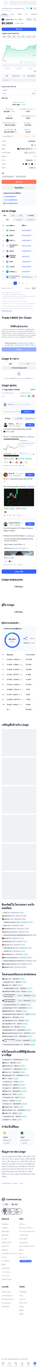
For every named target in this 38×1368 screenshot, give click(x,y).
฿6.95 (13, 1140)
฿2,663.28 (16, 1102)
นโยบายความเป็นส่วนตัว (27, 1258)
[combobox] (19, 80)
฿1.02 (12, 1146)
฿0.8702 (14, 1053)
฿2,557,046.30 (16, 1086)
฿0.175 (15, 1050)
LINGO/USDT (26, 230)
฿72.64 (18, 1018)
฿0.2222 (15, 1037)
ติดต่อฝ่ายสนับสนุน (8, 1326)
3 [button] (22, 283)
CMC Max (5, 1262)
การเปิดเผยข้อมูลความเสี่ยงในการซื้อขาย (24, 345)
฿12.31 (19, 1041)
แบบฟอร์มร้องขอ (7, 1322)
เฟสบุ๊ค (21, 1333)
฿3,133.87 (14, 1005)
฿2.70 (13, 1133)
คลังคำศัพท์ (5, 1333)
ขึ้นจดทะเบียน (6, 1318)
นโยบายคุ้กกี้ (23, 1265)
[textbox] (21, 406)
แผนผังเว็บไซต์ (6, 1306)
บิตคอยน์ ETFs (6, 1269)
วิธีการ (21, 1280)
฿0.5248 (19, 1071)
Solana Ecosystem (8, 176)
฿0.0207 (19, 1059)
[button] (11, 283)
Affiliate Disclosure (7, 311)
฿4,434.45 (19, 1027)
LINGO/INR (25, 271)
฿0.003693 (17, 1056)
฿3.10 (14, 1124)
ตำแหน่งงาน (23, 1284)
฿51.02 (14, 1092)
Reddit (21, 1337)
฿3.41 (11, 1105)
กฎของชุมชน (23, 1269)
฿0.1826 (16, 1047)
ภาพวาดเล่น (6, 1302)
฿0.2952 (18, 1015)
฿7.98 (13, 1108)
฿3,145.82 (14, 1099)
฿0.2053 (14, 1044)
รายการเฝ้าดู (6, 1298)
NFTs (3, 1291)
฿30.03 (12, 1127)
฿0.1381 (15, 1143)
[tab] (24, 75)
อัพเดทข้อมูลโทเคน (10, 196)
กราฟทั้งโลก (6, 1287)
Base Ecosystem (21, 176)
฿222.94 (12, 1089)
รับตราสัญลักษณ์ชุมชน (11, 203)
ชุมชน (21, 1322)
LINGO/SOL (26, 256)
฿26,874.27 (15, 1114)
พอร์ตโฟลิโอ (6, 1295)
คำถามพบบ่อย (6, 1329)
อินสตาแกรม (23, 1329)
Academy (5, 1251)
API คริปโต (5, 1273)
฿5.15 (13, 1121)
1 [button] (15, 283)
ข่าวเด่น (4, 1265)
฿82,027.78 (15, 1095)
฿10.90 (17, 1031)
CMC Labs (5, 1258)
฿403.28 (14, 1111)
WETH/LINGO (26, 246)
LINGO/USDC (26, 251)
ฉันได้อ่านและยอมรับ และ (20, 344)
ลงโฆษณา (5, 1254)
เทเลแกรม (22, 1326)
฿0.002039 (17, 1136)
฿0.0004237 (18, 1034)
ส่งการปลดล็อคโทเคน (11, 200)
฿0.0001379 (15, 1117)
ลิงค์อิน (21, 1340)
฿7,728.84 (19, 1022)
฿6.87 (13, 1011)
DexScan (5, 1276)
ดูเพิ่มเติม (32, 389)
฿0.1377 (15, 1008)
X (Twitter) (22, 1318)
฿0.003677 (19, 1067)
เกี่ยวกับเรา (22, 1251)
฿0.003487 (18, 1063)
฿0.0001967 (15, 1130)
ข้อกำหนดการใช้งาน (26, 1254)
